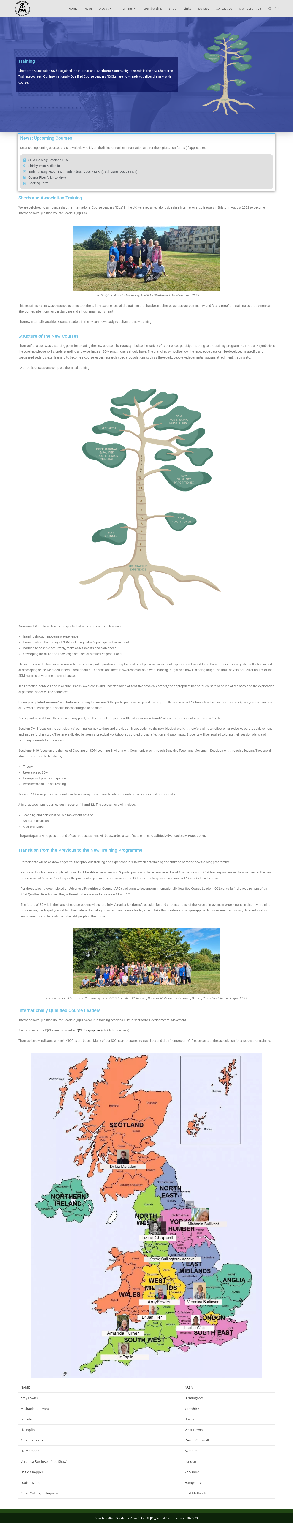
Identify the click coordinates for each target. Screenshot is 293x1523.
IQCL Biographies (88, 1030)
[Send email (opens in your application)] (276, 8)
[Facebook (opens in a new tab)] (269, 8)
